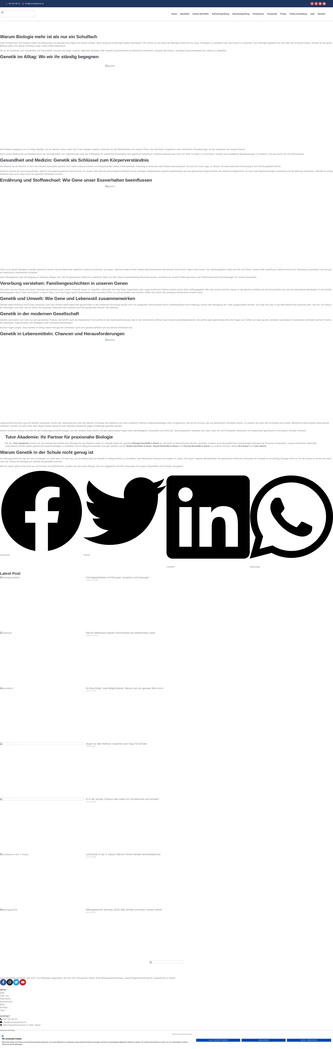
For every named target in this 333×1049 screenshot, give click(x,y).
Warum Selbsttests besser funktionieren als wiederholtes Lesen (120, 632)
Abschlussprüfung (240, 14)
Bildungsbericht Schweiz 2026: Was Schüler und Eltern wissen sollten (124, 909)
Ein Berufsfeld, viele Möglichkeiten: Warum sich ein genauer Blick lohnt (124, 688)
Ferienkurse (258, 14)
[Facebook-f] (312, 3)
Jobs (312, 14)
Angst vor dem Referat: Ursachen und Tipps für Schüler (116, 743)
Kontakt (321, 14)
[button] (41, 513)
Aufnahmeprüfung (220, 14)
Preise (283, 14)
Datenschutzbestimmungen (182, 1034)
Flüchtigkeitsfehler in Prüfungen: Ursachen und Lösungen (117, 577)
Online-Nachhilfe (201, 14)
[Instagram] (316, 3)
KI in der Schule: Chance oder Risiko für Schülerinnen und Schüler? (122, 799)
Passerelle (272, 14)
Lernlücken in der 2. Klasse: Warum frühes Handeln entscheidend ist (123, 854)
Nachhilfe (184, 14)
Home (174, 14)
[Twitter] (320, 3)
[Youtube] (324, 3)
